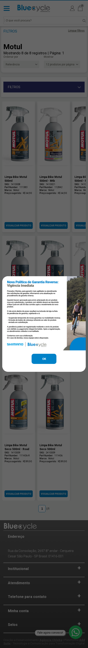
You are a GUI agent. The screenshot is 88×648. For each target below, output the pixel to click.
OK (44, 359)
